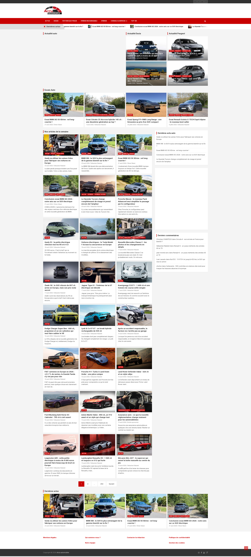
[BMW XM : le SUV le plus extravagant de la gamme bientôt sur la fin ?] (97, 145)
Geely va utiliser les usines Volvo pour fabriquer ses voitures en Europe (59, 160)
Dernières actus (52, 491)
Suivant (111, 484)
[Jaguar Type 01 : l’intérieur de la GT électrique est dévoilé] (97, 272)
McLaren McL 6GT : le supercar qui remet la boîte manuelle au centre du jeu (134, 460)
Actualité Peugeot (177, 33)
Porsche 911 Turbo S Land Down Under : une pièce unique (95, 373)
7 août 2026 (89, 124)
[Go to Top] (246, 548)
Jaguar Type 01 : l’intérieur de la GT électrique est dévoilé (96, 286)
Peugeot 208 (186, 51)
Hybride (104, 21)
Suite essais (61, 194)
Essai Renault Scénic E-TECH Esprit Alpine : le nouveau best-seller (187, 120)
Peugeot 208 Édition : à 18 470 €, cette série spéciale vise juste (185, 54)
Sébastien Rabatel (142, 58)
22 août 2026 (85, 163)
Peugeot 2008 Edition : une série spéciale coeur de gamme (187, 80)
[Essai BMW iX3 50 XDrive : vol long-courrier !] (134, 145)
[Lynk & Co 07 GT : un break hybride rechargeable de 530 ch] (97, 315)
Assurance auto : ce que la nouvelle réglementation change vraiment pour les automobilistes (133, 417)
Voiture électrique (69, 21)
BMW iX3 (52, 194)
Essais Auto (50, 90)
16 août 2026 (49, 336)
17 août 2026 (122, 250)
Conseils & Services (118, 21)
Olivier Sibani (58, 124)
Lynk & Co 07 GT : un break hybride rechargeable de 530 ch (96, 329)
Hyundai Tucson (100, 194)
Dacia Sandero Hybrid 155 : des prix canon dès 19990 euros (145, 80)
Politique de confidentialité (179, 538)
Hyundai (90, 194)
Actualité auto (51, 33)
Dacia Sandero (144, 76)
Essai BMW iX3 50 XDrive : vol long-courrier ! (172, 150)
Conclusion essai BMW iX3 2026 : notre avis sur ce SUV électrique (59, 200)
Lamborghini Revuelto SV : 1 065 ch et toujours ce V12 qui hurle (96, 459)
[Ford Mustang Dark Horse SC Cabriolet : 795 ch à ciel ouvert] (61, 401)
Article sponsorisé (132, 422)
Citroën (89, 115)
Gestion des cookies (177, 543)
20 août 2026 (85, 206)
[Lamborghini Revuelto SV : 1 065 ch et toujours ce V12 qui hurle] (97, 445)
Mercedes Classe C (138, 237)
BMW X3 (52, 115)
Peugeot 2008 (186, 76)
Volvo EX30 (60, 153)
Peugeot (178, 51)
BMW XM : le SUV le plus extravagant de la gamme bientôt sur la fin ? (97, 159)
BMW (46, 115)
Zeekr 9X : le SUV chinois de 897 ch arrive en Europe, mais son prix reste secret (60, 287)
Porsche (127, 194)
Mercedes (127, 237)
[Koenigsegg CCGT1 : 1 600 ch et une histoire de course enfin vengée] (134, 272)
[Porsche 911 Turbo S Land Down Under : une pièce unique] (97, 358)
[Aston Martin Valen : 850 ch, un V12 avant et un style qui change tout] (97, 401)
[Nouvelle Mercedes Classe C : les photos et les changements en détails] (134, 229)
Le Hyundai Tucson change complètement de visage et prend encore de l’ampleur (95, 201)
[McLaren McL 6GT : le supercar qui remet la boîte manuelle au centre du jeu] (134, 445)
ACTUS (47, 21)
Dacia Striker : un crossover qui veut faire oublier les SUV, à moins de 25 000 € (145, 54)
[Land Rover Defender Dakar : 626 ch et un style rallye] (134, 358)
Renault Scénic (188, 115)
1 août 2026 (172, 58)
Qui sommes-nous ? (92, 538)
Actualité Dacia (134, 33)
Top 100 (134, 21)
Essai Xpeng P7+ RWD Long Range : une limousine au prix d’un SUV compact (144, 120)
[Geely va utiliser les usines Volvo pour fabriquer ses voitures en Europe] (61, 145)
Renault (178, 115)
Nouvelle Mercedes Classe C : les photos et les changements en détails (132, 244)
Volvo (53, 153)
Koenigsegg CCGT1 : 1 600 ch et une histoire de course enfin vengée (134, 286)
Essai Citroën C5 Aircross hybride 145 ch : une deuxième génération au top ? (104, 120)
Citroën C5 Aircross (100, 115)
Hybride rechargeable (89, 21)
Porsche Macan (137, 194)
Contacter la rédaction (136, 538)
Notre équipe (90, 543)
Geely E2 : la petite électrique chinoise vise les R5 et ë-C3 (57, 243)
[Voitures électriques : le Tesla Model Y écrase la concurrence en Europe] (97, 229)
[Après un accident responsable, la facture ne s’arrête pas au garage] (134, 315)
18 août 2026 (49, 247)
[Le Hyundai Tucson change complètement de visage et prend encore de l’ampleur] (97, 186)
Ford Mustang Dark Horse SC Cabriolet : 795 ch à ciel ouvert (58, 416)
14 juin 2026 (172, 83)
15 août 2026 (85, 420)
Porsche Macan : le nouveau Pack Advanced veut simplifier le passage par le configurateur (133, 201)
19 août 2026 (122, 206)
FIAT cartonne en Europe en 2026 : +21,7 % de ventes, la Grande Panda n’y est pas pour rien (60, 374)
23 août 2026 (49, 166)
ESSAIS (56, 21)
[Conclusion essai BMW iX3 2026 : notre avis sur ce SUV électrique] (61, 186)
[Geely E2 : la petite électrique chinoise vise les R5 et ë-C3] (61, 229)
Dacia (136, 51)
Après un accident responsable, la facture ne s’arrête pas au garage (132, 329)
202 (101, 484)
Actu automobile (63, 552)
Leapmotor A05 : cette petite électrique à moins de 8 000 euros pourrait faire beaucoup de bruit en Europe (60, 461)
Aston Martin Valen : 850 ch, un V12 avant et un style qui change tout (96, 416)
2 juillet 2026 (131, 83)
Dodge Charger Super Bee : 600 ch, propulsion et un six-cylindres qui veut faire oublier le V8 (60, 330)
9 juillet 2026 (173, 124)
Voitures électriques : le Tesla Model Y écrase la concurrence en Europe (97, 243)
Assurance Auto (124, 410)
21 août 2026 (49, 124)
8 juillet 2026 (131, 58)
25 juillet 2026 (131, 124)
